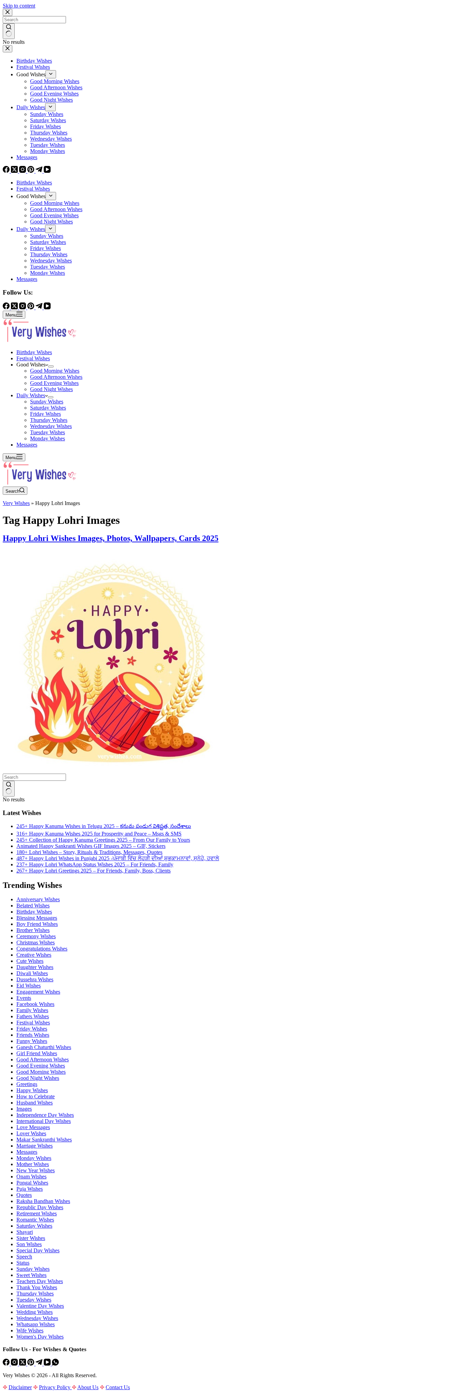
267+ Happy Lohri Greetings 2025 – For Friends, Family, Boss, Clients (93, 871)
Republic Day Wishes (39, 1207)
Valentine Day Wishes (40, 1306)
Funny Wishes (31, 1041)
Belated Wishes (33, 905)
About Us (87, 1387)
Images (24, 1109)
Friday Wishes (45, 414)
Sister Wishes (30, 1238)
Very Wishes (16, 503)
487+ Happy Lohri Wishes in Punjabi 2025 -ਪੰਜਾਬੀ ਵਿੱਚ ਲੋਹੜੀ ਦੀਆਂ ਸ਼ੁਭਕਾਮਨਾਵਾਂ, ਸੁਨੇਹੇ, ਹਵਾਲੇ (117, 858)
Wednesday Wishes (51, 426)
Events (23, 998)
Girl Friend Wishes (36, 1053)
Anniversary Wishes (38, 899)
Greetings (26, 1084)
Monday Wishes (47, 438)
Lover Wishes (31, 1133)
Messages (26, 445)
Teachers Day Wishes (39, 1281)
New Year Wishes (35, 1170)
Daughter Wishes (34, 967)
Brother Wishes (33, 930)
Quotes (24, 1195)
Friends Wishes (32, 1035)
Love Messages (33, 1127)
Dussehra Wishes (34, 979)
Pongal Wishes (32, 1183)
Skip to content (19, 6)
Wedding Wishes (34, 1312)
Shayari (24, 1232)
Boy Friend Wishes (37, 924)
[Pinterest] (31, 1364)
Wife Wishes (29, 1330)
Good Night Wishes (51, 389)
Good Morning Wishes (54, 371)
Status (22, 1263)
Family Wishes (32, 1010)
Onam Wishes (31, 1176)
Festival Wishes (33, 358)
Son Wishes (29, 1244)
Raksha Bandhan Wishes (43, 1201)
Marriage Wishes (34, 1146)
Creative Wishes (33, 955)
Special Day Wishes (37, 1250)
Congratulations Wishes (41, 949)
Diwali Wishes (32, 973)
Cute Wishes (29, 961)
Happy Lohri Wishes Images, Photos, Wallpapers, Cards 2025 (110, 538)
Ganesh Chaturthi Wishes (43, 1047)
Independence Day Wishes (45, 1115)
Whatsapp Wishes (35, 1324)
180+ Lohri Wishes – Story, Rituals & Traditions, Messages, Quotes (89, 852)
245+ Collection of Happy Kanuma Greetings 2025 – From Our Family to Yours (103, 840)
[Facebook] (7, 1364)
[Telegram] (40, 1364)
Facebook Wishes (35, 1004)
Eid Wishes (28, 985)
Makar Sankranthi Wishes (44, 1139)
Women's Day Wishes (40, 1337)
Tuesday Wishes (47, 432)
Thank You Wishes (36, 1287)
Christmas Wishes (35, 942)
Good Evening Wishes (54, 383)
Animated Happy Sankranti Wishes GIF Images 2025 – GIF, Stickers (90, 846)
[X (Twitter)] (23, 1364)
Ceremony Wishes (36, 936)
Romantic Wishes (35, 1220)
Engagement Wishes (38, 992)
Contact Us (118, 1387)
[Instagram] (15, 1364)
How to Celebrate (35, 1096)
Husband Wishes (34, 1103)
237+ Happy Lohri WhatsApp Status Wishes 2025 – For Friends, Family (94, 864)
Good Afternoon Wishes (56, 377)
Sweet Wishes (31, 1275)
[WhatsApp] (55, 1364)
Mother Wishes (32, 1164)
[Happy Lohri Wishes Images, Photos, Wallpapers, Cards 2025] (114, 770)
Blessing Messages (36, 918)
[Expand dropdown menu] (51, 366)
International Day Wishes (43, 1121)
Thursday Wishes (48, 420)
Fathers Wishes (32, 1016)
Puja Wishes (29, 1189)
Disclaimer (20, 1387)
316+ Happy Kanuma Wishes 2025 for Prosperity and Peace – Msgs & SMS (99, 834)
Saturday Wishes (48, 408)
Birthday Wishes (34, 352)
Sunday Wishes (46, 401)
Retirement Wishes (36, 1213)
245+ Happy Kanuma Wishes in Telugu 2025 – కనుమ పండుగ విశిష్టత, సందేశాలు (103, 826)
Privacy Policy (55, 1387)
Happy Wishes (32, 1090)
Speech (24, 1256)
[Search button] (9, 789)
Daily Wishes (30, 395)
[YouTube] (48, 1364)
